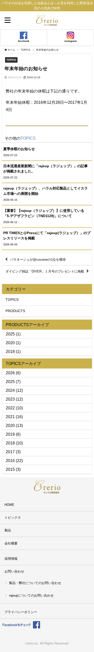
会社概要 (11, 543)
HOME (9, 504)
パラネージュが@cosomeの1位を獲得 (38, 259)
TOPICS (11, 59)
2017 (10, 452)
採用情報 (11, 558)
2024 (10, 390)
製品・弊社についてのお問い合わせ (35, 583)
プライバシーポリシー (21, 612)
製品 (8, 530)
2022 (10, 408)
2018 (10, 351)
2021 (10, 417)
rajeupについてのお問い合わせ (31, 595)
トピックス (13, 517)
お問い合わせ (14, 571)
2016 (10, 460)
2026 (10, 373)
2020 (10, 343)
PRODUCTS (15, 311)
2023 (10, 399)
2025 (10, 334)
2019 (10, 434)
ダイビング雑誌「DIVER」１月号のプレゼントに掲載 (45, 271)
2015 (10, 469)
